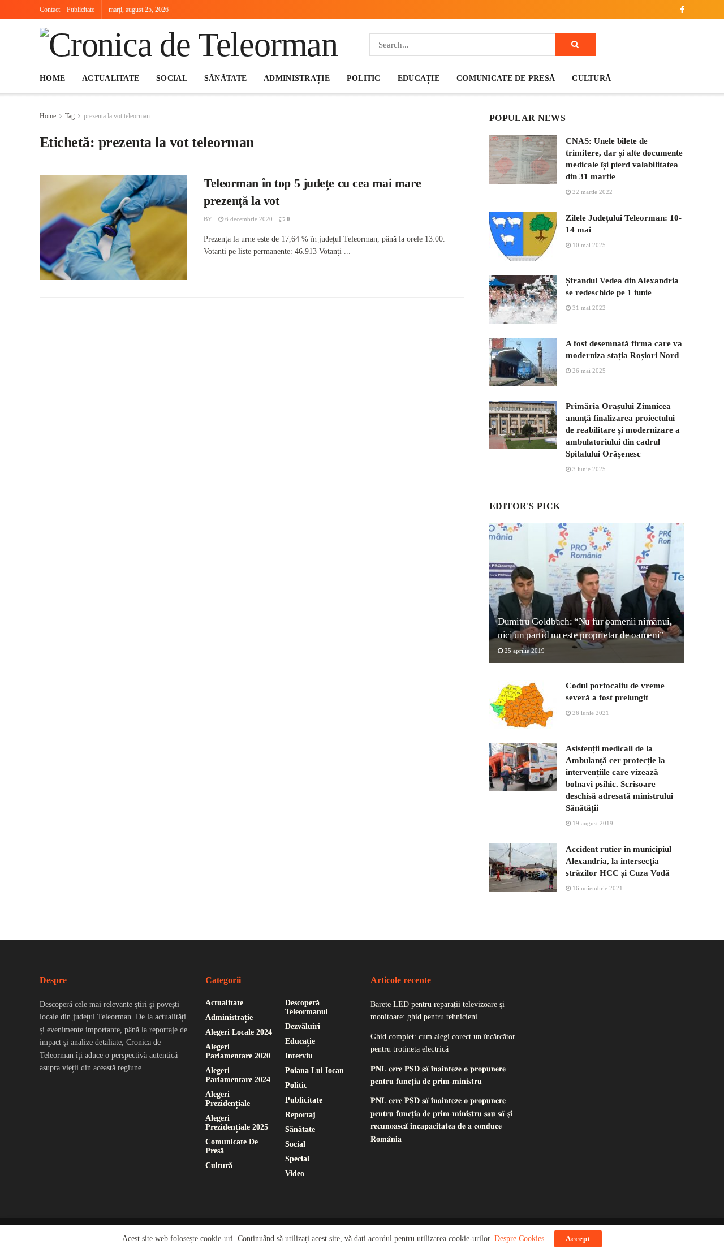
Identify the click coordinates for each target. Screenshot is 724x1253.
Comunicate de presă (505, 78)
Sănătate (225, 78)
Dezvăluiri (302, 1026)
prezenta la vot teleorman (117, 116)
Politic (364, 78)
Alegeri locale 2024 (238, 1032)
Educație (418, 78)
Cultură (591, 78)
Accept (578, 1238)
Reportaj (300, 1114)
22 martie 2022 (592, 191)
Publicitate (80, 10)
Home (52, 78)
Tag (70, 116)
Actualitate (110, 78)
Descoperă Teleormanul (306, 1007)
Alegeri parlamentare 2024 (237, 1075)
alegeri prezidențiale (227, 1099)
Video (294, 1173)
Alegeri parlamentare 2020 (237, 1051)
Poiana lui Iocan (314, 1070)
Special (297, 1159)
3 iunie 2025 (588, 469)
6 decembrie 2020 (248, 219)
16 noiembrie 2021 (597, 888)
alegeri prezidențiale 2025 (236, 1122)
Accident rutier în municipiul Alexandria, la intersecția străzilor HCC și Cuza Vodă (618, 861)
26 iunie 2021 (590, 712)
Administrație (297, 78)
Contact (50, 10)
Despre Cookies (519, 1238)
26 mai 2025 (588, 370)
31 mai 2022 (588, 307)
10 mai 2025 (588, 245)
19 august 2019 (592, 823)
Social (171, 78)
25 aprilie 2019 (524, 650)
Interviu (299, 1056)
